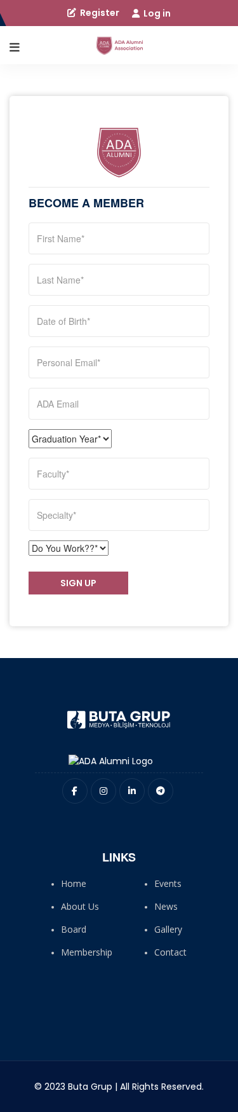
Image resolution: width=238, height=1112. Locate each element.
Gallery (168, 929)
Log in (156, 13)
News (166, 906)
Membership (86, 952)
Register (98, 12)
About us (80, 906)
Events (168, 883)
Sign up (78, 583)
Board (73, 929)
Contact (170, 952)
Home (73, 883)
